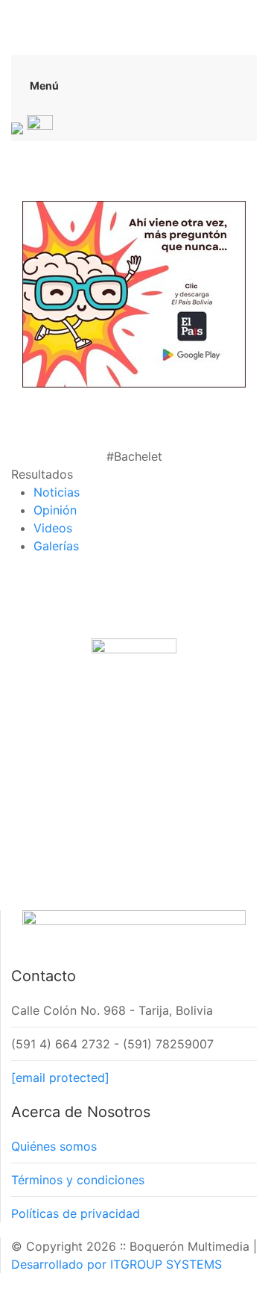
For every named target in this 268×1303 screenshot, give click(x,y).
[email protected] (60, 1077)
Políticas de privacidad (75, 1213)
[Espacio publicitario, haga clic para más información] (134, 292)
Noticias (57, 492)
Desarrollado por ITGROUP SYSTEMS (116, 1264)
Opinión (55, 510)
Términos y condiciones (77, 1179)
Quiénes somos (54, 1146)
